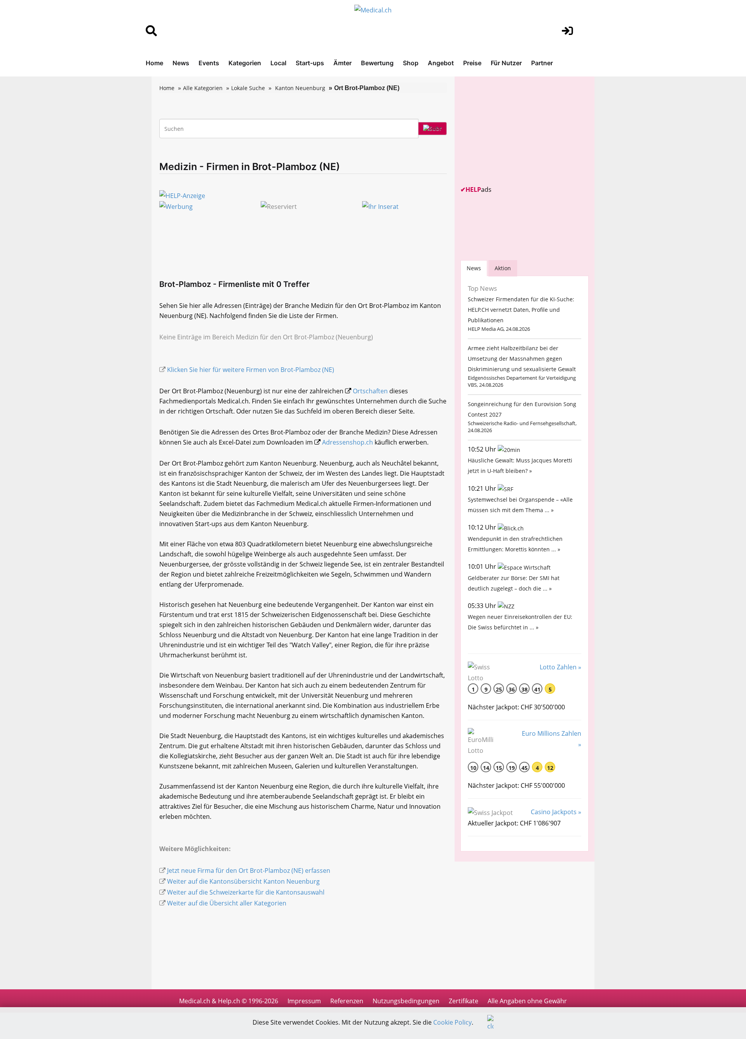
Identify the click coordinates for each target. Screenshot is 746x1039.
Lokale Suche (248, 88)
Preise (472, 63)
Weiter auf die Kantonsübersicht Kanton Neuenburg (243, 881)
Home (154, 63)
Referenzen (346, 1001)
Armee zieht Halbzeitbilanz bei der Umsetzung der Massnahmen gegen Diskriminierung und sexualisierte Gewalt (522, 358)
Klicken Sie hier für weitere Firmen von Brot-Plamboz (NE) (250, 369)
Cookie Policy (452, 1022)
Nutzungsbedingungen (406, 1001)
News (181, 63)
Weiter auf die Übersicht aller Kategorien (226, 903)
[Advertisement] (518, 130)
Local (278, 63)
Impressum (304, 1001)
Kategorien (244, 63)
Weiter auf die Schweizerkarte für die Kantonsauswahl (245, 892)
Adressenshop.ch (347, 442)
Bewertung (377, 63)
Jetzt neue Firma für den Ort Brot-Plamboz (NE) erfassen (248, 870)
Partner (542, 63)
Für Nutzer (506, 63)
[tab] (473, 268)
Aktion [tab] (503, 268)
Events (209, 63)
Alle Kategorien (203, 88)
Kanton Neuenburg (300, 88)
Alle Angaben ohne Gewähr (527, 1001)
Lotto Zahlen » (560, 667)
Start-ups (310, 63)
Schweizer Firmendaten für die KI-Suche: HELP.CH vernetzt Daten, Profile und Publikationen (521, 309)
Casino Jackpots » (556, 812)
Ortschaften (370, 391)
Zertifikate (463, 1001)
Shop (410, 63)
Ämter (342, 63)
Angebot (441, 63)
